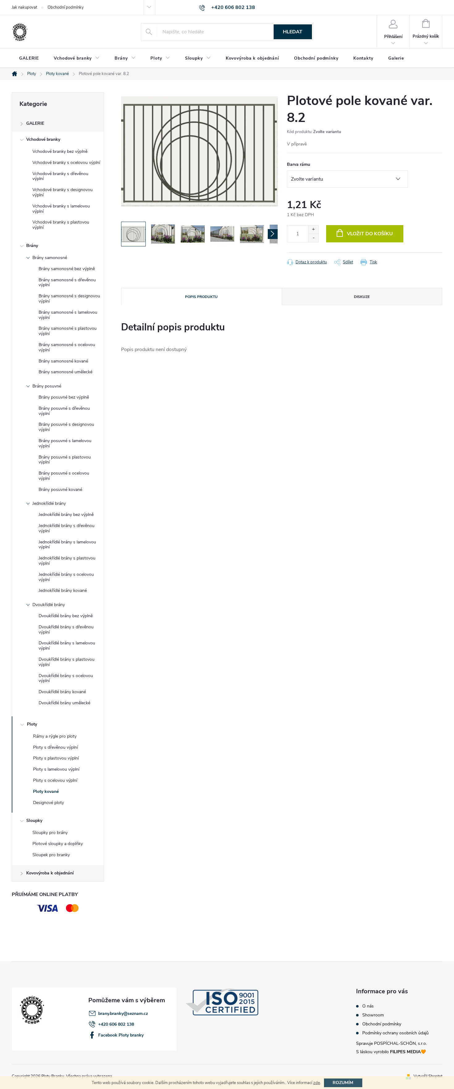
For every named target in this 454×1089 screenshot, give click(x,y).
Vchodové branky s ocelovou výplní (66, 162)
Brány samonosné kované (63, 361)
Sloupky (34, 820)
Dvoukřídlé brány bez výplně (66, 616)
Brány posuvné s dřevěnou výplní (64, 411)
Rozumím (343, 1083)
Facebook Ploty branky (121, 1035)
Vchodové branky (43, 139)
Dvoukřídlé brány (48, 605)
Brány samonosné (49, 258)
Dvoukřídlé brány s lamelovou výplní (67, 645)
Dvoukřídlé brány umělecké (64, 703)
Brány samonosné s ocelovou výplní (67, 347)
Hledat (292, 31)
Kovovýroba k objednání (50, 873)
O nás (368, 1006)
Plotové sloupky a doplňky (57, 844)
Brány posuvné (46, 386)
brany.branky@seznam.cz (123, 1013)
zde (316, 1083)
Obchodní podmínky (66, 7)
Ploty (32, 724)
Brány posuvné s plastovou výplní (65, 459)
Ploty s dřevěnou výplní (55, 747)
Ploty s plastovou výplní (56, 758)
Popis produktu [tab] (201, 296)
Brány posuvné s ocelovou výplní (64, 475)
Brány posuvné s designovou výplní (66, 427)
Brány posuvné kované (60, 489)
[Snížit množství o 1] (313, 238)
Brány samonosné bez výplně (67, 269)
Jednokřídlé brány (49, 503)
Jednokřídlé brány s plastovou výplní (67, 560)
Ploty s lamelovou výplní (56, 769)
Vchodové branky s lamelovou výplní (61, 208)
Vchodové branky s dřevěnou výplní (60, 176)
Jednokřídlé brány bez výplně (66, 514)
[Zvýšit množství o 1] (313, 229)
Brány (32, 246)
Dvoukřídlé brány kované (62, 692)
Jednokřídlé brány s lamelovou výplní (67, 544)
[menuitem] (29, 58)
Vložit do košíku (370, 233)
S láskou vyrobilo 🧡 (391, 1052)
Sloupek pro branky (51, 855)
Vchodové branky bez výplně (59, 151)
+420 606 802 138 (116, 1024)
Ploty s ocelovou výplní (55, 780)
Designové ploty (48, 803)
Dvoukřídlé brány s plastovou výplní (67, 662)
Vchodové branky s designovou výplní (62, 192)
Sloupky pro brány (50, 833)
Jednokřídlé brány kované (63, 590)
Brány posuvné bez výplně (64, 397)
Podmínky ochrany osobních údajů (395, 1033)
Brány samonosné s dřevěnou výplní (67, 282)
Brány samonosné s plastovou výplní (68, 331)
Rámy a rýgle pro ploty (55, 736)
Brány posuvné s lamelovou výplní (65, 443)
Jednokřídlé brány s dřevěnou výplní (67, 528)
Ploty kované (46, 791)
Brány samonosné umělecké (65, 372)
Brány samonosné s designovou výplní (69, 298)
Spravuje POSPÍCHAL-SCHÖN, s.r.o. (391, 1043)
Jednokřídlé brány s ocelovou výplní (66, 577)
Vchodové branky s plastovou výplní (60, 224)
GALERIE (35, 123)
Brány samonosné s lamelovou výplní (68, 314)
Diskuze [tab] (362, 296)
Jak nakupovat (24, 7)
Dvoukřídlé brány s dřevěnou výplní (66, 629)
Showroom (373, 1015)
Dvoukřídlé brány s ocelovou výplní (66, 678)
